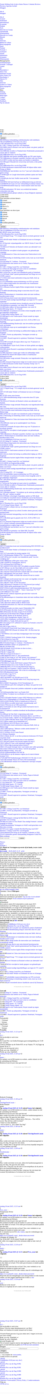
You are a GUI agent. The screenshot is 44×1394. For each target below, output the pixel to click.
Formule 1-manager (6, 64)
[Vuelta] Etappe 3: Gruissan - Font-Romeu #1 (17, 643)
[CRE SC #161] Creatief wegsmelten (14, 601)
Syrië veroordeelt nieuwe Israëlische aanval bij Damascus (21, 303)
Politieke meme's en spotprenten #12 (14, 645)
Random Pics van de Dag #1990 (13, 165)
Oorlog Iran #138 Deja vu (11, 564)
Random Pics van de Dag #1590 (13, 503)
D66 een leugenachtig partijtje (12, 463)
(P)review (5, 216)
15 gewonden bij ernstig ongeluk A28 (15, 553)
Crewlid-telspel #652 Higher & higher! (15, 613)
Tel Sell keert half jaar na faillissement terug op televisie (20, 182)
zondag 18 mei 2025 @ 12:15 (12, 1252)
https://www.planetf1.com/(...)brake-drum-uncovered (17, 1235)
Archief (14, 6)
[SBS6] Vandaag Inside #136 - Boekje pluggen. (18, 637)
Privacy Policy (21, 1380)
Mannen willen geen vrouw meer (14, 561)
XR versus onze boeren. (10, 232)
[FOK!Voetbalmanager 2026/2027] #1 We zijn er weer (20, 758)
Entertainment (4, 33)
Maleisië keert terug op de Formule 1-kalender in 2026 (20, 832)
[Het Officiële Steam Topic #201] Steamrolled (18, 719)
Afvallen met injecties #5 (10, 581)
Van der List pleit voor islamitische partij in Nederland (20, 272)
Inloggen (3, 8)
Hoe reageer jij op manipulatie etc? (14, 721)
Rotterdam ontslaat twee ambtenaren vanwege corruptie (20, 761)
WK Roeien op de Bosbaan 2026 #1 (14, 615)
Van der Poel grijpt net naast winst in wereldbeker (18, 269)
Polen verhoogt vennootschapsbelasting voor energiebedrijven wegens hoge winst (17, 524)
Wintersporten (4, 59)
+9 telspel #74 (7, 650)
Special (4, 218)
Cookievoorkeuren (33, 1380)
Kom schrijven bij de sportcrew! (23, 898)
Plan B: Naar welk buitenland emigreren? (16, 743)
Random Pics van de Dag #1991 (13, 154)
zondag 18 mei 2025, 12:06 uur (10, 1148)
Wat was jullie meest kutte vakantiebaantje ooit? (18, 703)
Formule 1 (3, 50)
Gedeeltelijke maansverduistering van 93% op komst (19, 281)
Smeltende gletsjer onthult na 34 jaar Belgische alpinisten (21, 193)
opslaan (3, 138)
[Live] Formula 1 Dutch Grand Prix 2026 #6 (17, 668)
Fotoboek (3, 94)
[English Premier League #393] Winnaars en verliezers (20, 697)
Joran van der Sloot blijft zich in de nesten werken (19, 568)
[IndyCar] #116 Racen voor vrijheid (14, 723)
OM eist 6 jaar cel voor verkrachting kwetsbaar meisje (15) (21, 184)
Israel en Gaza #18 (9, 639)
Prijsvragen (3, 95)
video (17, 889)
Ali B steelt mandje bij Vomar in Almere (15, 570)
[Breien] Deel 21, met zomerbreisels (14, 655)
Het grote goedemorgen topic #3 (13, 586)
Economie (3, 24)
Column (4, 214)
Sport (1, 46)
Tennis (2, 53)
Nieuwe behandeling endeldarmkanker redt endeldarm (19, 140)
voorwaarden (17, 1355)
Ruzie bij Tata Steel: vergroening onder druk (16, 714)
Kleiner (4, 1022)
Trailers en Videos (6, 84)
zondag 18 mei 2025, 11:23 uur (10, 1032)
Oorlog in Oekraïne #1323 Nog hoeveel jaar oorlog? (20, 584)
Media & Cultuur (5, 42)
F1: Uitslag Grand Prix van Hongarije (14, 831)
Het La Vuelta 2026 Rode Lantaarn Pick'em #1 (18, 663)
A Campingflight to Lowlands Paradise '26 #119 (18, 699)
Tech (1, 28)
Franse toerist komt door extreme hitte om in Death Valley (21, 571)
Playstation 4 (4, 70)
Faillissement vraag (9, 672)
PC (1, 68)
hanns (2, 1057)
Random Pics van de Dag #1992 (13, 143)
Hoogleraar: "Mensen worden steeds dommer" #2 (19, 729)
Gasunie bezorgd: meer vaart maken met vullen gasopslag (21, 747)
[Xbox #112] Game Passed (12, 732)
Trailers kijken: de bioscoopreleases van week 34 (18, 307)
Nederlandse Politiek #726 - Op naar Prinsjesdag (18, 555)
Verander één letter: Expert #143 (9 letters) (16, 612)
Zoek (12, 4)
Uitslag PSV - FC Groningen (11, 270)
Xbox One (3, 72)
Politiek (2, 26)
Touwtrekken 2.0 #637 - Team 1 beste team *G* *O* (20, 590)
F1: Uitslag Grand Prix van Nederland (14, 145)
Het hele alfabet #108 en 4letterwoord (15, 603)
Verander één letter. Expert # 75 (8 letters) (16, 610)
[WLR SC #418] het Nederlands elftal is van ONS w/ (20, 716)
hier (16, 920)
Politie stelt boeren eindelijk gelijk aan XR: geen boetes (20, 156)
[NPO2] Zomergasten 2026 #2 (13, 562)
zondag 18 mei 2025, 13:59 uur (10, 1279)
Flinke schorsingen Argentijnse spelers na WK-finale (19, 496)
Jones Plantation (7, 734)
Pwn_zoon (3, 1210)
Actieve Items (18, 4)
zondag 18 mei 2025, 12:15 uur (10, 1206)
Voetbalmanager (5, 62)
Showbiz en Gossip (6, 30)
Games (2, 66)
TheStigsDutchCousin (7, 1102)
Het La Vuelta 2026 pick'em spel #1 (14, 621)
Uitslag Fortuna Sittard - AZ (11, 314)
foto (32, 1277)
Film (1, 39)
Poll (3, 220)
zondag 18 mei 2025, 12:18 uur (10, 1245)
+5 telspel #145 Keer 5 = (10, 654)
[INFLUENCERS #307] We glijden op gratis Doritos (20, 566)
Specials (9, 6)
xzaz (1, 1283)
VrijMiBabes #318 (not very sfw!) (13, 142)
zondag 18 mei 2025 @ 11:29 (12, 1108)
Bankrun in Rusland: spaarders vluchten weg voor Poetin (21, 158)
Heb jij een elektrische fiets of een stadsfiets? (17, 739)
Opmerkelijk (4, 31)
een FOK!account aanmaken (29, 1345)
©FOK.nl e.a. (4, 1384)
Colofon (2, 99)
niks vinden (21, 1232)
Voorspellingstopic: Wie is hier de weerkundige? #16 (20, 670)
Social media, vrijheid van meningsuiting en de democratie (21, 718)
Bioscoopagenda (5, 44)
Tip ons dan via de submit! (31, 897)
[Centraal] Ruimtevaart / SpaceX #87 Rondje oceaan (20, 659)
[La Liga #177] (8, 674)
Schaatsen (3, 57)
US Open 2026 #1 (8, 626)
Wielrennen (3, 55)
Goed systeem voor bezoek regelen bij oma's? (17, 741)
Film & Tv (5, 206)
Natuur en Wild (7, 730)
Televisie (3, 41)
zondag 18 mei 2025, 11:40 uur (10, 1126)
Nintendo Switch (5, 73)
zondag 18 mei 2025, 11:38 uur (10, 1099)
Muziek (2, 37)
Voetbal (2, 48)
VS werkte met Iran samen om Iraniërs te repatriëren (19, 160)
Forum (2, 4)
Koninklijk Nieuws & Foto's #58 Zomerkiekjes (18, 760)
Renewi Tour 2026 (9, 592)
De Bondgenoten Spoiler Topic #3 (14, 617)
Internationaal (4, 22)
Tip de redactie (5, 103)
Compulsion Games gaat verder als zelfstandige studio (19, 353)
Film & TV (3, 79)
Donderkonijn (4, 1152)
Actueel (2, 19)
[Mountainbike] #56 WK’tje (12, 752)
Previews (3, 6)
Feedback (3, 101)
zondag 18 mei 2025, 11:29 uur (10, 1054)
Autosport (3, 52)
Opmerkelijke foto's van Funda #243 (14, 692)
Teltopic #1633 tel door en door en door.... (16, 648)
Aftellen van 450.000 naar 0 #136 (14, 677)
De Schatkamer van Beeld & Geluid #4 (16, 619)
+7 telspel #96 (7, 652)
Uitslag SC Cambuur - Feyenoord (13, 261)
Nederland (3, 21)
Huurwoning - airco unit (10, 750)
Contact (2, 97)
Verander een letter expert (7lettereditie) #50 (17, 608)
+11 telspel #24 (7, 676)
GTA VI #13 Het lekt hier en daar (13, 641)
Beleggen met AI (8, 661)
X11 (1, 1035)
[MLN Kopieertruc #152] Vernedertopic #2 (16, 683)
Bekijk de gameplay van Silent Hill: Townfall (17, 305)
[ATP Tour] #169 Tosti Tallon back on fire (16, 628)
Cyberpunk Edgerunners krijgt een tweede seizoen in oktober (22, 362)
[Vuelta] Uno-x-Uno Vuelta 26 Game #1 (16, 665)
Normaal (5, 1020)
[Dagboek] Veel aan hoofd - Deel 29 (14, 573)
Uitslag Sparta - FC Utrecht (11, 309)
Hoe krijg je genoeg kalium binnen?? (14, 745)
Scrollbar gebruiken (8, 134)
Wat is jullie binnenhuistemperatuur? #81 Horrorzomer (20, 588)
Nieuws (25, 4)
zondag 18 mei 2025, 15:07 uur (10, 1321)
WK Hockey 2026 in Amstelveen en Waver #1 (18, 701)
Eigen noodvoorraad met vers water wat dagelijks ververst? (21, 579)
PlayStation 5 (4, 77)
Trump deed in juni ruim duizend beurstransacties (18, 298)
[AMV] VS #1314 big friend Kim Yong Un (17, 666)
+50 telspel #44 (7, 646)
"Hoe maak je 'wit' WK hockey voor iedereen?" (18, 657)
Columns (31, 4)
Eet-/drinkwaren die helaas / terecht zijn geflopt (18, 749)
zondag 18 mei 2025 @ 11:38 (12, 1134)
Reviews (37, 4)
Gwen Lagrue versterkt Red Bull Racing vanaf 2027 (19, 829)
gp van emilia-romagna (7, 889)
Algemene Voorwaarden (8, 1380)
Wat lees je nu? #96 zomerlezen (13, 705)
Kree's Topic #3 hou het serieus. (13, 582)
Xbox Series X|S (5, 75)
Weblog (7, 4)
